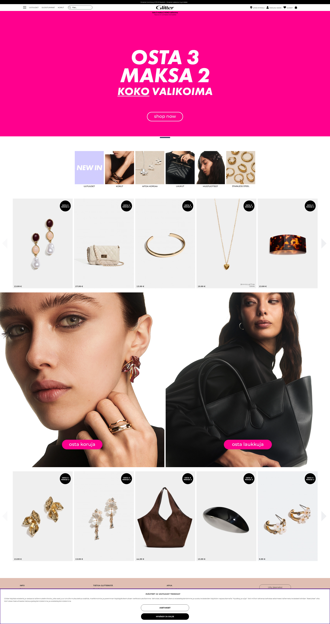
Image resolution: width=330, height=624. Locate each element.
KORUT (61, 7)
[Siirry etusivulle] (165, 7)
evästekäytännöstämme (61, 601)
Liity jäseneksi (275, 587)
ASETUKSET (165, 608)
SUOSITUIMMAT (48, 7)
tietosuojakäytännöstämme (36, 601)
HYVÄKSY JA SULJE (165, 616)
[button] (274, 7)
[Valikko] (25, 7)
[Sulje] (4, 243)
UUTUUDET (34, 7)
